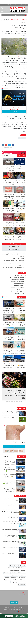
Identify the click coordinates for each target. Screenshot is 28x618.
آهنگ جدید (23, 575)
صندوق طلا (7, 577)
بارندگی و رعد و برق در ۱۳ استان (18, 258)
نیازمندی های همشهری (15, 4)
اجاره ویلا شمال (11, 568)
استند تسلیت (6, 572)
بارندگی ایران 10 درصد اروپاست (19, 275)
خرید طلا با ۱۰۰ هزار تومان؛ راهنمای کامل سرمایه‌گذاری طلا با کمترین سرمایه (12, 536)
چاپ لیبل (8, 575)
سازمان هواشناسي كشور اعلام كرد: (19, 25)
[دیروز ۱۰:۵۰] (22, 419)
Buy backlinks (22, 577)
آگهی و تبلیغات (8, 4)
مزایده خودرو (13, 572)
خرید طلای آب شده (21, 572)
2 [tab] (19, 401)
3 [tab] (17, 401)
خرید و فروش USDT (21, 565)
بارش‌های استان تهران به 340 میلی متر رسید (17, 277)
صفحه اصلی (24, 19)
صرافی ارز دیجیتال (14, 577)
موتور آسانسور (12, 565)
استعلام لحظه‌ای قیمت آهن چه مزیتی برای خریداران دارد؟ (12, 499)
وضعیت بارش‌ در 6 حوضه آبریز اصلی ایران (17, 291)
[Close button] (27, 613)
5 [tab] (14, 401)
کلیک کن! (14, 446)
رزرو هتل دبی (14, 582)
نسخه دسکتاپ (14, 602)
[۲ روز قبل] (22, 531)
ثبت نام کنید (14, 112)
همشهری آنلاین (17, 9)
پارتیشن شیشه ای (21, 580)
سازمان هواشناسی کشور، (15, 57)
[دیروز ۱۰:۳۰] (22, 413)
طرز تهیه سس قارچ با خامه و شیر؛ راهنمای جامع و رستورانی (10, 530)
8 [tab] (9, 401)
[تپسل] (3, 89)
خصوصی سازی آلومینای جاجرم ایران (13, 505)
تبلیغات (23, 595)
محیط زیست (13, 19)
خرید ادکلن (23, 570)
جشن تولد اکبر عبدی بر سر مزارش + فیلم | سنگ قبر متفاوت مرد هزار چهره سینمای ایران (14, 394)
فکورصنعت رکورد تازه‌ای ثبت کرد (13, 517)
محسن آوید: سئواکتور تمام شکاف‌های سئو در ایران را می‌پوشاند (10, 554)
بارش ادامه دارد (21, 27)
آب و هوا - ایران (22, 138)
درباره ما (23, 592)
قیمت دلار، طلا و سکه (21, 594)
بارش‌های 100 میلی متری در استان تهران (17, 281)
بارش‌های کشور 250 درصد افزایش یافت (17, 279)
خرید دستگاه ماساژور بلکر (20, 568)
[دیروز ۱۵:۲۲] (22, 513)
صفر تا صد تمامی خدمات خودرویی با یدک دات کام (11, 548)
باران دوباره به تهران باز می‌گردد (19, 283)
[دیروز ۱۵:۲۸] (22, 500)
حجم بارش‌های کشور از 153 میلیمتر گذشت (17, 287)
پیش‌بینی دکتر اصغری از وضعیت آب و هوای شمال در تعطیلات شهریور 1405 (10, 511)
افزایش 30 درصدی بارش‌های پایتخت (18, 293)
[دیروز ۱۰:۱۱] (22, 525)
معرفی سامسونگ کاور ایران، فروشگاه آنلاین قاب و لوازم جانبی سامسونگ (10, 542)
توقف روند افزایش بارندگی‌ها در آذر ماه (18, 289)
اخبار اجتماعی (19, 19)
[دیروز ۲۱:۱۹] (14, 380)
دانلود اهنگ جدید (21, 582)
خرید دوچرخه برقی (15, 575)
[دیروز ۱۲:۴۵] (22, 519)
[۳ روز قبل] (22, 555)
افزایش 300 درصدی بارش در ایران (18, 285)
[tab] (14, 244)
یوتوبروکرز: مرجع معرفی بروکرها (10, 580)
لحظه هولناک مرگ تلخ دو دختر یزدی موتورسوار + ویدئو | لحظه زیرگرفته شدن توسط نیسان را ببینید (11, 412)
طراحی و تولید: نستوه (13, 611)
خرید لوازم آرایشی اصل (14, 570)
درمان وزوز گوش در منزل (15, 523)
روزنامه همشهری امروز (23, 4)
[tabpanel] (14, 386)
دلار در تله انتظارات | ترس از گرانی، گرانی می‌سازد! (15, 15)
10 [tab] (6, 401)
